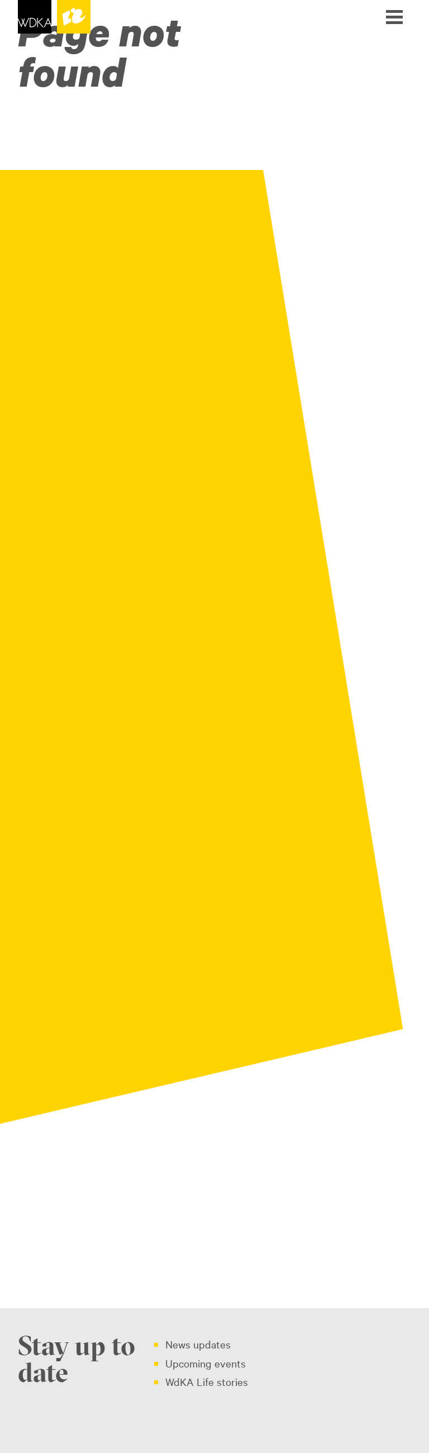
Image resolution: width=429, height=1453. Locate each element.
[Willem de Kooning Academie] (54, 17)
